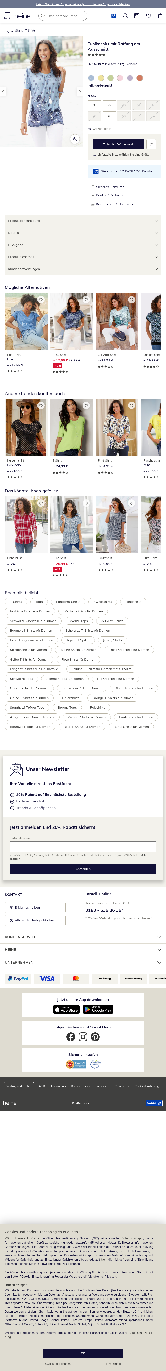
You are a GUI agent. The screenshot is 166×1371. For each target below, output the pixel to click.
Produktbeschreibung (24, 220)
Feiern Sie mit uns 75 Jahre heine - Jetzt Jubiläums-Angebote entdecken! (83, 4)
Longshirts (133, 601)
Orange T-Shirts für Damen (113, 698)
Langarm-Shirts (68, 601)
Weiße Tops (79, 621)
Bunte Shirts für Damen (131, 727)
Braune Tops (67, 707)
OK (83, 1353)
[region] (83, 1297)
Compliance (122, 1086)
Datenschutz (58, 1086)
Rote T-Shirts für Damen (82, 727)
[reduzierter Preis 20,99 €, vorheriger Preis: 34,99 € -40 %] (71, 525)
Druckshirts (70, 698)
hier (103, 1259)
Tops (39, 601)
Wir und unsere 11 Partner (23, 1238)
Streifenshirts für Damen (28, 650)
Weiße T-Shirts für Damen (83, 611)
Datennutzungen (132, 1238)
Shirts (19, 30)
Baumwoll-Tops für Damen (30, 727)
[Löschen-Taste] (83, 15)
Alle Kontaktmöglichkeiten (34, 920)
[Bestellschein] (137, 15)
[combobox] (69, 16)
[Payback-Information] (154, 1103)
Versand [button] (132, 64)
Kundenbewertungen (24, 269)
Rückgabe (15, 245)
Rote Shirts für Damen (78, 659)
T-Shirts (30, 30)
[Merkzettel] (148, 15)
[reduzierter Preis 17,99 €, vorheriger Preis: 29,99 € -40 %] (71, 321)
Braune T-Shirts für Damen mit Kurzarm (101, 669)
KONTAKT (13, 894)
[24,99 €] (26, 427)
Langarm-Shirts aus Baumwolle (34, 669)
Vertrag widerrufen (18, 1086)
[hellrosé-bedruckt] (120, 78)
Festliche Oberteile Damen (30, 611)
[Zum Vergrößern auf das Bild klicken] (75, 139)
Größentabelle (102, 128)
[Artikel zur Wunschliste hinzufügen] (151, 144)
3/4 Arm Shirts (112, 621)
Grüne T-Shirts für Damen (29, 698)
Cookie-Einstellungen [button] (148, 1086)
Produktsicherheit (21, 257)
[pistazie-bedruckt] (110, 78)
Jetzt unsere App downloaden (83, 999)
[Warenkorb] (160, 15)
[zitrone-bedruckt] (101, 78)
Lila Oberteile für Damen (115, 679)
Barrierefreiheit (81, 1086)
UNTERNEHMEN (19, 962)
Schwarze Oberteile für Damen (33, 621)
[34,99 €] (117, 427)
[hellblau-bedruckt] (91, 78)
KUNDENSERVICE (20, 937)
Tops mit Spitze (78, 640)
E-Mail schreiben (25, 908)
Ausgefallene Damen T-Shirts (32, 717)
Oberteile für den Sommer (29, 688)
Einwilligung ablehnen (57, 1364)
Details (13, 233)
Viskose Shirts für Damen (87, 717)
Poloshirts (97, 707)
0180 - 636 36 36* (104, 910)
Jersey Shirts (112, 640)
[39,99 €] (26, 321)
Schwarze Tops (21, 679)
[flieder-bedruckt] (130, 78)
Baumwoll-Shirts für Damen (31, 630)
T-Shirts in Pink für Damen (81, 688)
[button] (7, 15)
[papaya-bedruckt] (139, 78)
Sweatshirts (103, 601)
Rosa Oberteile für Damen (129, 650)
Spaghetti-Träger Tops (27, 707)
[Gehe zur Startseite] (22, 15)
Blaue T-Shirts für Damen (134, 688)
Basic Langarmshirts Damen (31, 640)
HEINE (10, 949)
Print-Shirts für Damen (136, 717)
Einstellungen (114, 1364)
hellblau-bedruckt (100, 85)
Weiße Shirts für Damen (78, 650)
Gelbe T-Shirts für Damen (29, 659)
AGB (42, 1086)
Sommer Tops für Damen (65, 679)
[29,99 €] (117, 321)
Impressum (103, 1086)
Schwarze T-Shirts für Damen (87, 630)
